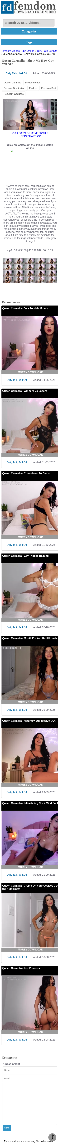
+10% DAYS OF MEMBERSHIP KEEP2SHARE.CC (30, 135)
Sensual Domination (14, 88)
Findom (33, 88)
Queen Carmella (12, 82)
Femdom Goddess (14, 93)
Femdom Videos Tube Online (17, 51)
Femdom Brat (48, 88)
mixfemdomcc (32, 82)
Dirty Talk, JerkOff (47, 51)
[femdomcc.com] (29, 7)
